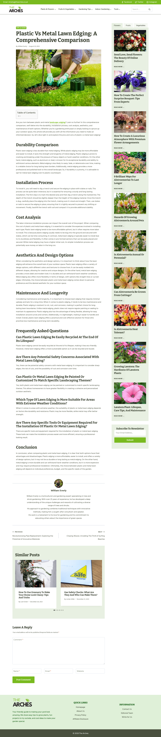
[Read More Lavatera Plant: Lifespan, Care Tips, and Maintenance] (130, 393)
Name (16, 671)
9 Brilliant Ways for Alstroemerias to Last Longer (126, 180)
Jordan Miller (70, 599)
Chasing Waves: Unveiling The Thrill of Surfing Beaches (86, 536)
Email (48, 671)
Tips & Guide (21, 28)
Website (80, 671)
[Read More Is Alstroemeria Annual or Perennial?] (130, 240)
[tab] (54, 610)
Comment (18, 640)
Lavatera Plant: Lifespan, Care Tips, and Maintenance (130, 409)
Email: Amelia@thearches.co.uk (15, 2)
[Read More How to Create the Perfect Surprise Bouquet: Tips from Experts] (130, 81)
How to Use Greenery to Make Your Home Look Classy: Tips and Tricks (34, 595)
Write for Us (127, 717)
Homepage (80, 707)
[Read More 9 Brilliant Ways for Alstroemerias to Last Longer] (130, 162)
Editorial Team (127, 713)
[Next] (98, 584)
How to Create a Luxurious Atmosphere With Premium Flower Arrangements (129, 139)
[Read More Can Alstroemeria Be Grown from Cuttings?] (130, 278)
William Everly (22, 46)
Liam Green (24, 601)
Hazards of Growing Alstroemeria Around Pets (129, 219)
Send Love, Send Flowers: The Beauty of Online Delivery (128, 58)
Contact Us (127, 709)
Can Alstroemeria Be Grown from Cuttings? (130, 293)
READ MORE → (119, 67)
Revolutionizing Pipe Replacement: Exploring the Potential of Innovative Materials (32, 536)
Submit (130, 440)
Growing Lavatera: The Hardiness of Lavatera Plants (126, 370)
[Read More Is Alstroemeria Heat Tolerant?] (130, 315)
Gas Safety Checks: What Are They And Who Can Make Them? (80, 593)
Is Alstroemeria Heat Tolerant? (126, 331)
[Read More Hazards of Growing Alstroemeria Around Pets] (130, 203)
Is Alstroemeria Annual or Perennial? (129, 256)
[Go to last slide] (19, 584)
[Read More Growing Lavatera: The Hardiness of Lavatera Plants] (130, 352)
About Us (80, 711)
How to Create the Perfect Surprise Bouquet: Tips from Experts (129, 98)
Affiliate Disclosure (80, 719)
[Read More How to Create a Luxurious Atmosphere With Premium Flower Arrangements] (130, 122)
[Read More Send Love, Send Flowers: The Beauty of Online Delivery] (130, 40)
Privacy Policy (80, 715)
